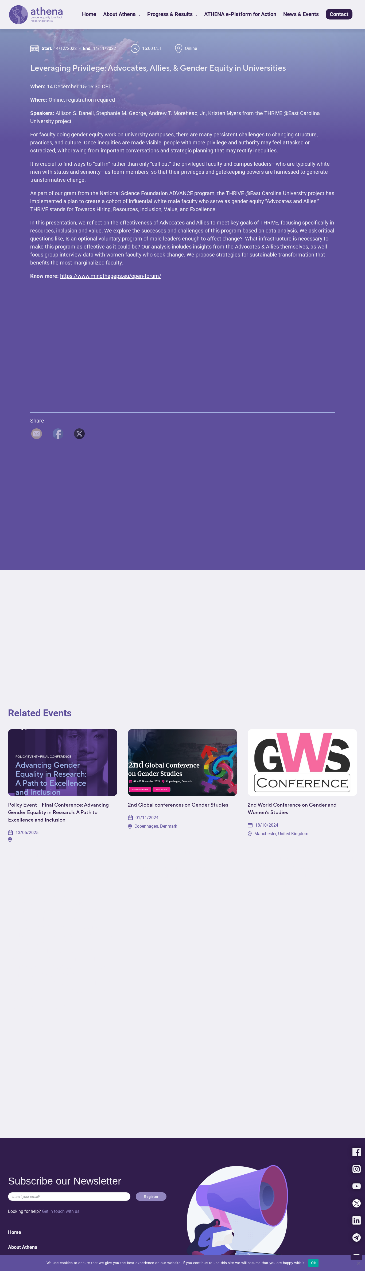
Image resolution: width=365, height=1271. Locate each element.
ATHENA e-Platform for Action (240, 14)
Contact (339, 14)
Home (89, 14)
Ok (313, 1263)
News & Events (301, 14)
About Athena (120, 14)
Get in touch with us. (61, 1211)
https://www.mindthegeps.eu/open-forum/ (110, 276)
